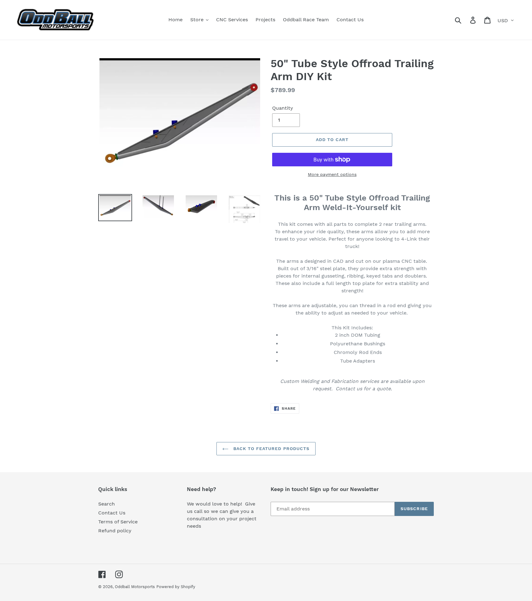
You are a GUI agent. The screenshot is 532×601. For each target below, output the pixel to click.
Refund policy (114, 531)
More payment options (332, 174)
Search (106, 504)
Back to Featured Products (270, 448)
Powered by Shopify (175, 586)
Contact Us (111, 513)
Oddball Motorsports (135, 586)
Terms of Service (118, 522)
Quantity (282, 108)
